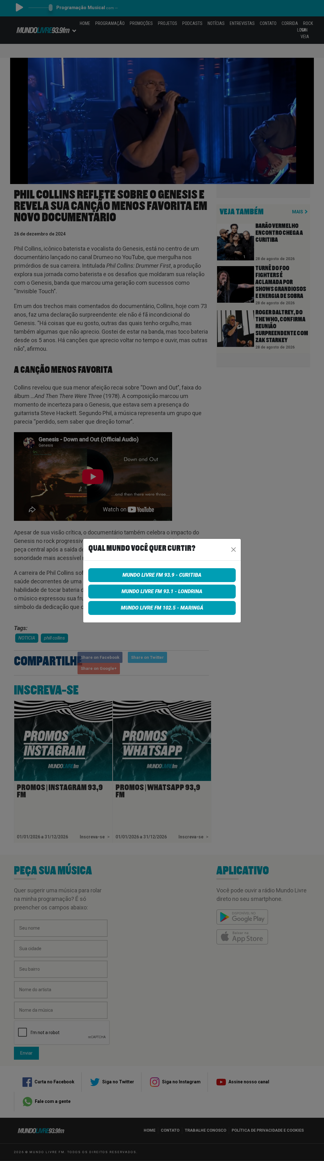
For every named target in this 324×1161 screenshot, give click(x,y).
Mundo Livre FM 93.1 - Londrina (162, 591)
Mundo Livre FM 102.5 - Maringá (162, 608)
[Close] (233, 549)
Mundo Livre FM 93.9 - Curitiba (162, 575)
